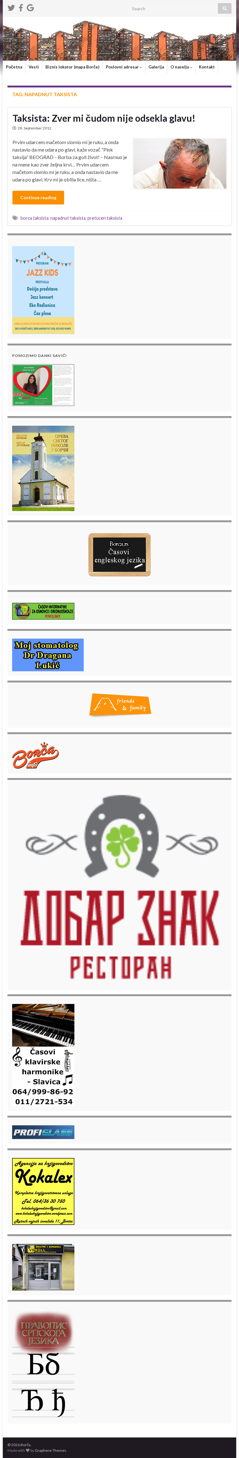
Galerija (156, 66)
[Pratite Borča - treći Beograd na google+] (30, 6)
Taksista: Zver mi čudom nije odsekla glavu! (103, 118)
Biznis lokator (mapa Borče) (72, 66)
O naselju (180, 66)
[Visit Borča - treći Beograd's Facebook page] (21, 6)
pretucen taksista (104, 218)
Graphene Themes (50, 1450)
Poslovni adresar (123, 66)
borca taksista (35, 218)
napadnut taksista (68, 218)
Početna (14, 66)
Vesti (34, 66)
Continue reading (38, 197)
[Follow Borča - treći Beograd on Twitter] (11, 6)
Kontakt (207, 66)
